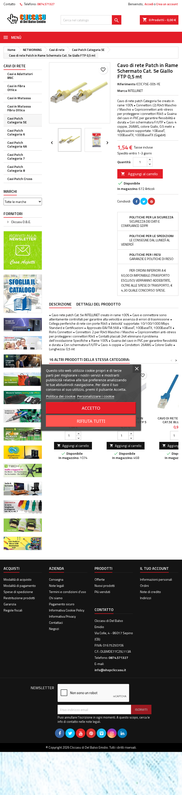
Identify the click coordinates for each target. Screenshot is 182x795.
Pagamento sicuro (61, 604)
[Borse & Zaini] (23, 378)
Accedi (149, 4)
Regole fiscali (13, 610)
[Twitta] (143, 201)
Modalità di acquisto (18, 579)
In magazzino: (127, 189)
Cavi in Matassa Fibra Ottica (19, 108)
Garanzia (10, 604)
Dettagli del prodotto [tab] (98, 304)
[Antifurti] (23, 342)
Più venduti (102, 591)
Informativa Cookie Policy (66, 610)
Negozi (54, 628)
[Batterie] (23, 433)
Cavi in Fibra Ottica (16, 87)
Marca (122, 91)
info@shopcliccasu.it (110, 669)
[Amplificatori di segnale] (23, 451)
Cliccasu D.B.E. (20, 221)
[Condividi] (136, 201)
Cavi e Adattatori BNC (20, 75)
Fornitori (13, 213)
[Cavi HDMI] (23, 524)
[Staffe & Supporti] (23, 469)
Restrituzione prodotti (19, 597)
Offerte (100, 579)
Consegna (56, 579)
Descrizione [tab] (60, 304)
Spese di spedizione (18, 591)
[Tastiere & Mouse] (23, 397)
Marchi (10, 191)
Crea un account (167, 4)
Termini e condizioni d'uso (67, 591)
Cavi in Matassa (19, 97)
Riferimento (126, 84)
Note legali (56, 585)
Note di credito (150, 591)
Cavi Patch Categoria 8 (16, 168)
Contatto (9, 4)
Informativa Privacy (62, 616)
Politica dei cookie (60, 396)
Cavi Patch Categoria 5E (17, 120)
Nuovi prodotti (105, 585)
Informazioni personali (156, 579)
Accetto (91, 408)
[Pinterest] (151, 201)
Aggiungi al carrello (139, 174)
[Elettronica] (23, 415)
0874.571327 (46, 4)
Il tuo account (154, 568)
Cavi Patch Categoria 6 (16, 132)
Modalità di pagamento (20, 585)
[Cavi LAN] (23, 506)
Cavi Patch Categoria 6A (17, 144)
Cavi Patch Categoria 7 (16, 156)
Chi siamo (56, 597)
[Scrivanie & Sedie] (23, 488)
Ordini (144, 585)
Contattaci (56, 622)
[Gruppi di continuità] (23, 324)
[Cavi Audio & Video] (23, 542)
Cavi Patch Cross (19, 178)
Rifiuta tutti (91, 421)
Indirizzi (145, 597)
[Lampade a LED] (23, 360)
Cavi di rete (15, 66)
